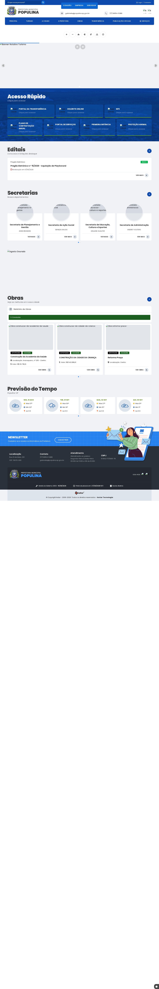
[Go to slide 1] (79, 86)
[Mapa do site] (97, 34)
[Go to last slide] (3, 65)
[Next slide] (155, 65)
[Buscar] (43, 2)
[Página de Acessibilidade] (103, 34)
